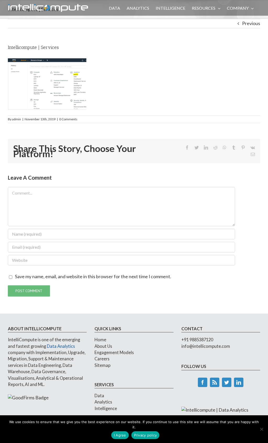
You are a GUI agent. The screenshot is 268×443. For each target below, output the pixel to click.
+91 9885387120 (197, 339)
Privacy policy (145, 435)
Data (99, 395)
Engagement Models (114, 352)
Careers (101, 358)
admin (16, 119)
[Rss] (214, 382)
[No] (261, 429)
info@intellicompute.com (205, 346)
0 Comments (68, 119)
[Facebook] (202, 382)
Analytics (103, 401)
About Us (103, 346)
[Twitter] (226, 382)
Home (100, 339)
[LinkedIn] (238, 382)
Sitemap (102, 365)
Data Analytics (61, 346)
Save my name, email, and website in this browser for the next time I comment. (93, 276)
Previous (251, 23)
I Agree (120, 435)
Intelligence (105, 408)
